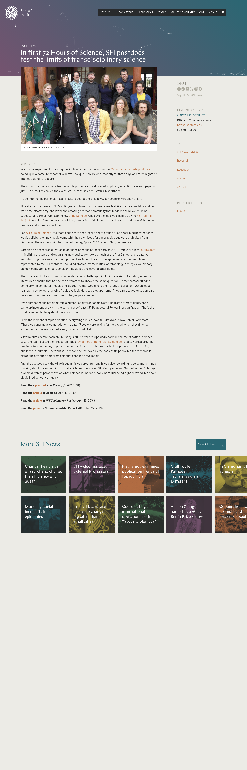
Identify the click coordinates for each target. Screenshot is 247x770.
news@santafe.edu (189, 125)
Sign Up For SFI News (189, 95)
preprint (40, 385)
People (161, 12)
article (37, 392)
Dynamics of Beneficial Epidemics (99, 341)
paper (37, 408)
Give (202, 12)
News (32, 46)
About (213, 12)
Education (146, 12)
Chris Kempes (78, 215)
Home (24, 46)
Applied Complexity (182, 12)
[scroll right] (243, 503)
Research (106, 12)
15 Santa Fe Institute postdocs (130, 169)
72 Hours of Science (38, 232)
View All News (206, 444)
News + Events (126, 12)
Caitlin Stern (147, 249)
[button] (106, 12)
